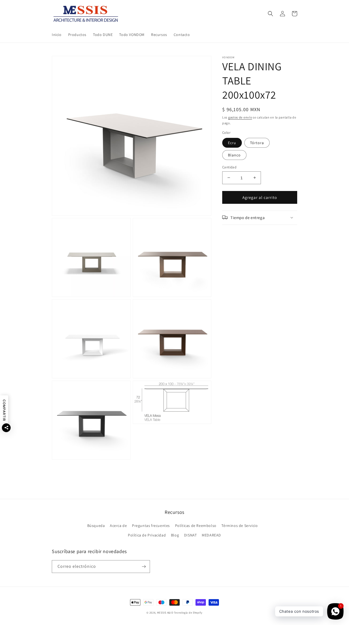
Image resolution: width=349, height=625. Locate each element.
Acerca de (118, 525)
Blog (175, 535)
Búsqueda (96, 525)
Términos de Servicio (239, 525)
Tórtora (257, 142)
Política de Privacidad (147, 535)
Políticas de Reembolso (195, 525)
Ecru (232, 142)
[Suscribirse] (144, 566)
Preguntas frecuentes (151, 525)
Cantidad (229, 167)
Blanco (234, 154)
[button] (270, 14)
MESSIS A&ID (165, 612)
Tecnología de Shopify (188, 612)
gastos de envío (240, 117)
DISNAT (190, 535)
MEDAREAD (211, 535)
